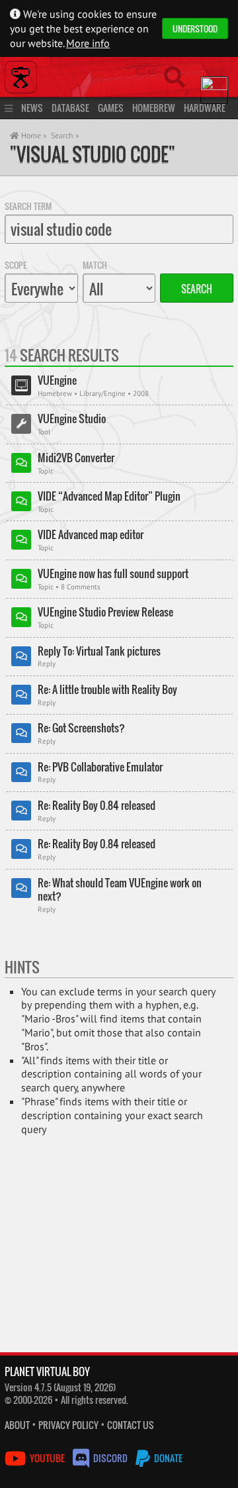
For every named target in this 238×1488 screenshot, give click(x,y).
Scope (15, 265)
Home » (33, 135)
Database (70, 108)
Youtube (47, 1458)
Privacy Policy (68, 1425)
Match (95, 265)
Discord (110, 1458)
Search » (65, 135)
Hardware (204, 108)
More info (88, 43)
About (17, 1425)
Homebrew (153, 108)
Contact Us (130, 1425)
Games (111, 108)
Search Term (28, 206)
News (32, 108)
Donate (167, 1458)
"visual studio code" (92, 154)
